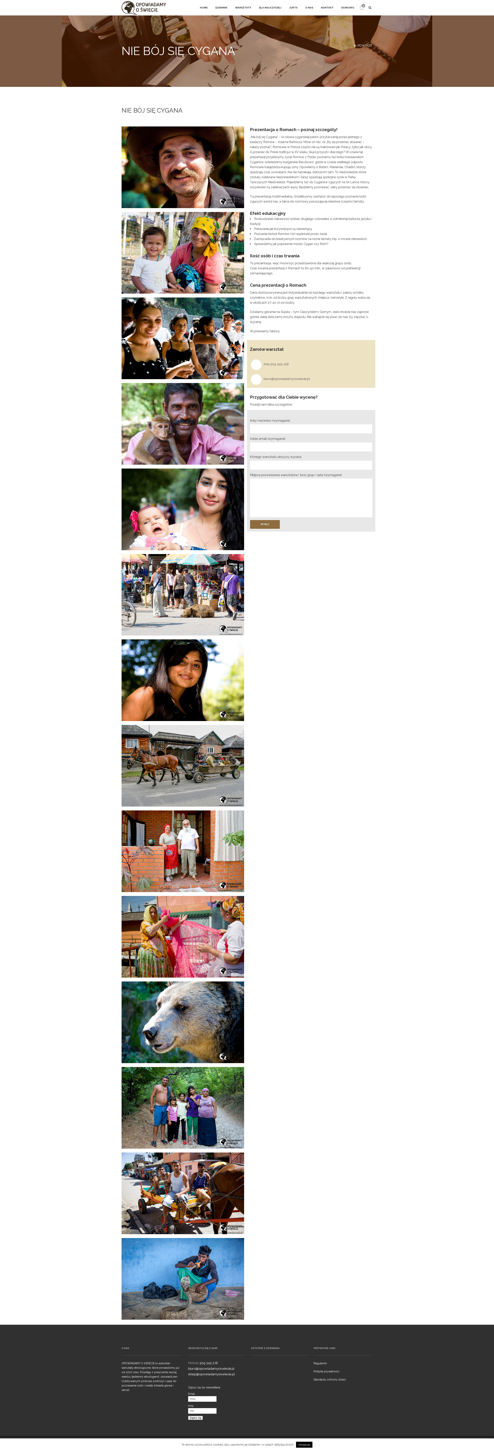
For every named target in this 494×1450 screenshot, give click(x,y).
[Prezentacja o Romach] (183, 680)
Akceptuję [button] (304, 1444)
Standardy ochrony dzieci (330, 1379)
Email (191, 1393)
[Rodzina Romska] (183, 1108)
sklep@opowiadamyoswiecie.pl (211, 1374)
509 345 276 (209, 1363)
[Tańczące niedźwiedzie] (183, 1022)
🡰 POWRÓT (363, 45)
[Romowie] (183, 253)
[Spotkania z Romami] (183, 424)
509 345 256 (279, 364)
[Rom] (183, 167)
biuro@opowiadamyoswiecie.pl (287, 379)
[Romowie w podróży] (183, 766)
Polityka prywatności (326, 1371)
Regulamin (320, 1363)
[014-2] (183, 851)
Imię (190, 1405)
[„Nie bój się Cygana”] (183, 937)
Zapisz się (195, 1417)
